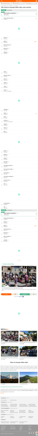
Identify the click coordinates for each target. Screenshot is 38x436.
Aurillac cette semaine (13, 400)
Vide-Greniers (3, 412)
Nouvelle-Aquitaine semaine (14, 421)
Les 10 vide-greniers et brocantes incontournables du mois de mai (28, 358)
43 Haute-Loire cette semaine (23, 405)
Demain (2, 417)
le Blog (20, 429)
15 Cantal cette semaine (13, 404)
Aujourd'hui (2, 416)
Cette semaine (12, 417)
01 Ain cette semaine (4, 404)
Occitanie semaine (12, 422)
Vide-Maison (12, 411)
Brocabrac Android (13, 427)
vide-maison (11, 5)
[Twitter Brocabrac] (30, 433)
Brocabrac (21, 427)
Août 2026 (20, 417)
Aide (29, 427)
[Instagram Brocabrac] (34, 433)
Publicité (21, 428)
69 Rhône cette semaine (31, 404)
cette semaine (15, 5)
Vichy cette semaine (4, 400)
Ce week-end (12, 416)
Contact (30, 429)
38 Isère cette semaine (13, 406)
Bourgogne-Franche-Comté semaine (5, 421)
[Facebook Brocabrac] (32, 433)
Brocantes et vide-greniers (4, 410)
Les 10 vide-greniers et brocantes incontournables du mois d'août (12, 287)
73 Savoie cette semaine (31, 405)
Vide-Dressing (12, 410)
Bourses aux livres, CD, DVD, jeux (14, 412)
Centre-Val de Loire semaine (5, 422)
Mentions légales (3, 427)
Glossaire (30, 428)
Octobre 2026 (30, 417)
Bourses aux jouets (22, 411)
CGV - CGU (2, 428)
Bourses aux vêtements (22, 412)
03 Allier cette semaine (4, 405)
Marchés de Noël (30, 412)
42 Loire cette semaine (22, 404)
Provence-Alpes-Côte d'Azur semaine (23, 421)
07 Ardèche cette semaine (4, 406)
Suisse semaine (21, 422)
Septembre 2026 (30, 416)
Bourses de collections (22, 410)
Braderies (29, 410)
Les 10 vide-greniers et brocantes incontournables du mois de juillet (28, 343)
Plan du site (2, 429)
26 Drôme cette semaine (13, 405)
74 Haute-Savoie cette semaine (32, 406)
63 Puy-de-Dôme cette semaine (23, 406)
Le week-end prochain (22, 416)
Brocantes (2, 411)
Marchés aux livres (31, 411)
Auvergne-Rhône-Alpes (4, 5)
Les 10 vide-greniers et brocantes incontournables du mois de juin (9, 358)
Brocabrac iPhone (12, 428)
